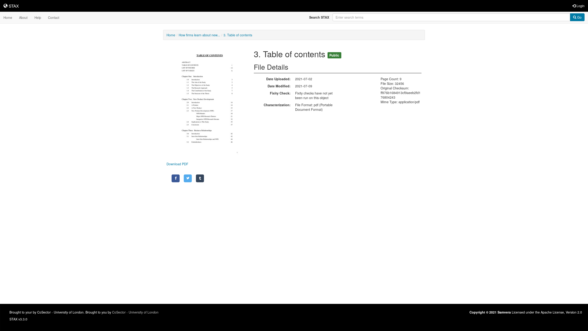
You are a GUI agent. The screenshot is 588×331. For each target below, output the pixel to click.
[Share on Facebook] (176, 178)
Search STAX (319, 17)
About (23, 17)
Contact (53, 17)
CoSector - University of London (135, 312)
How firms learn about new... (199, 35)
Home (7, 17)
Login (580, 5)
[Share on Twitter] (188, 178)
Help (37, 17)
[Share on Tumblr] (200, 178)
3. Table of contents (237, 35)
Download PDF (177, 164)
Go (579, 17)
